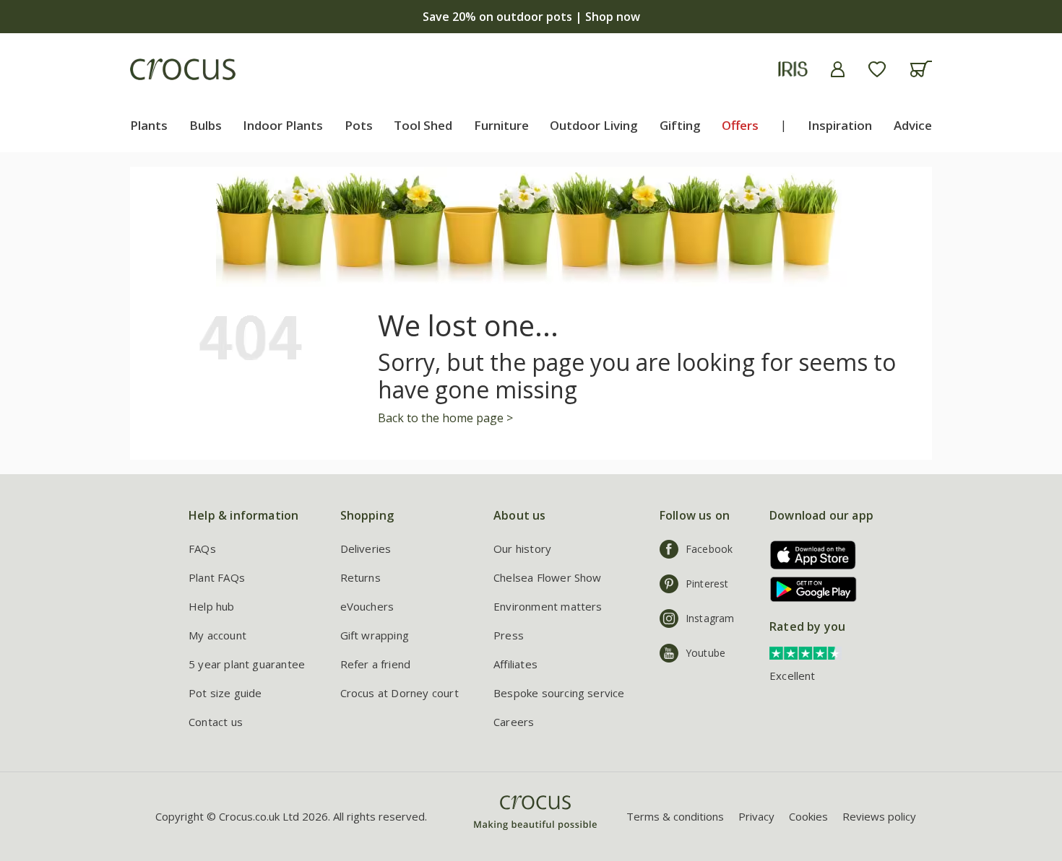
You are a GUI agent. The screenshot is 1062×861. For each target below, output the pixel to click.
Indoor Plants (283, 125)
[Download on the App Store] (808, 554)
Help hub (212, 606)
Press (508, 635)
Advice (913, 125)
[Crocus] (183, 69)
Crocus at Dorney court (399, 693)
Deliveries (366, 548)
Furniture (501, 125)
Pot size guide (225, 693)
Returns (360, 577)
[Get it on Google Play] (808, 589)
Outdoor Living (594, 125)
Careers (513, 721)
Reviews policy (879, 816)
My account (217, 635)
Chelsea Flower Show (547, 577)
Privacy (756, 816)
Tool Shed (423, 125)
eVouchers (367, 606)
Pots (359, 125)
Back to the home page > (445, 418)
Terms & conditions (675, 816)
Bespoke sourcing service (559, 693)
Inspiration (840, 125)
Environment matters (548, 606)
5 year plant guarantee (247, 664)
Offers (740, 125)
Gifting (680, 125)
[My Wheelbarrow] (921, 69)
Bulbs (205, 125)
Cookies (808, 816)
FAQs (202, 548)
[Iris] (793, 69)
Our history (522, 548)
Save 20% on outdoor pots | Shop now (531, 17)
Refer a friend (375, 664)
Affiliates (515, 664)
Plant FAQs (217, 577)
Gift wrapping (374, 635)
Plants (149, 125)
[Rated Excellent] (805, 652)
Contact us (216, 721)
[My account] (838, 69)
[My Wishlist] (877, 69)
